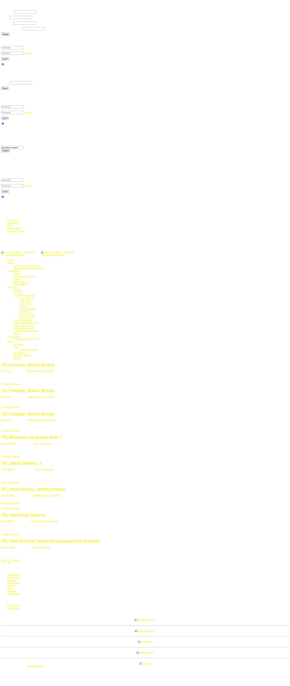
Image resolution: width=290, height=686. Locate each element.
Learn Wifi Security (23, 328)
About (10, 341)
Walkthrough (33, 371)
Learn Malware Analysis (26, 331)
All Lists (17, 290)
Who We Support (22, 355)
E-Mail (5, 17)
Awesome (12, 287)
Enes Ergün (13, 605)
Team (16, 347)
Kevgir (16, 273)
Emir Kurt (6, 371)
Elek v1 (17, 279)
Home (10, 260)
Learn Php (25, 301)
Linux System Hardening (26, 265)
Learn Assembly (28, 309)
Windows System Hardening (28, 268)
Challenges (13, 271)
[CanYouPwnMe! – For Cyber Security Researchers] (40, 255)
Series (10, 263)
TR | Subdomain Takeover (23, 515)
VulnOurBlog (20, 284)
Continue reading (10, 384)
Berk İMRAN (8, 469)
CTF (9, 225)
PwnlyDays (13, 223)
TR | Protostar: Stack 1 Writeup (28, 390)
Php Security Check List (26, 339)
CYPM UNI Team (28, 350)
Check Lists (13, 336)
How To (11, 585)
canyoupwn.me (34, 666)
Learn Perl (25, 312)
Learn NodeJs (26, 317)
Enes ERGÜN (8, 443)
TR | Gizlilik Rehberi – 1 (21, 463)
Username (7, 11)
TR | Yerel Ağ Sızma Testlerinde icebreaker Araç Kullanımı (50, 541)
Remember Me (12, 64)
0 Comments (47, 371)
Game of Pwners (16, 231)
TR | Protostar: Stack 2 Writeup (28, 364)
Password (7, 23)
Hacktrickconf (14, 228)
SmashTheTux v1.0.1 (24, 276)
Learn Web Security (23, 325)
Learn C (23, 306)
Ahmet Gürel (8, 547)
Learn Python (26, 298)
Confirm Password (11, 28)
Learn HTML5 (26, 314)
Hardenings (13, 583)
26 (9, 563)
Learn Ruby (25, 303)
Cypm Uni (12, 220)
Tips (36, 443)
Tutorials (11, 591)
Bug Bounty (37, 521)
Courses (11, 580)
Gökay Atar (13, 608)
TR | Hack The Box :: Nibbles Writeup (33, 489)
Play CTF (18, 292)
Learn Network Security (25, 322)
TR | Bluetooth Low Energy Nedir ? (31, 437)
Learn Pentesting (22, 320)
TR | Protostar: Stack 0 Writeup (28, 414)
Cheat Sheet (14, 577)
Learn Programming (24, 295)
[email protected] (10, 503)
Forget (27, 53)
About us (18, 344)
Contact (17, 358)
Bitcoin (17, 333)
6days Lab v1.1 (21, 282)
